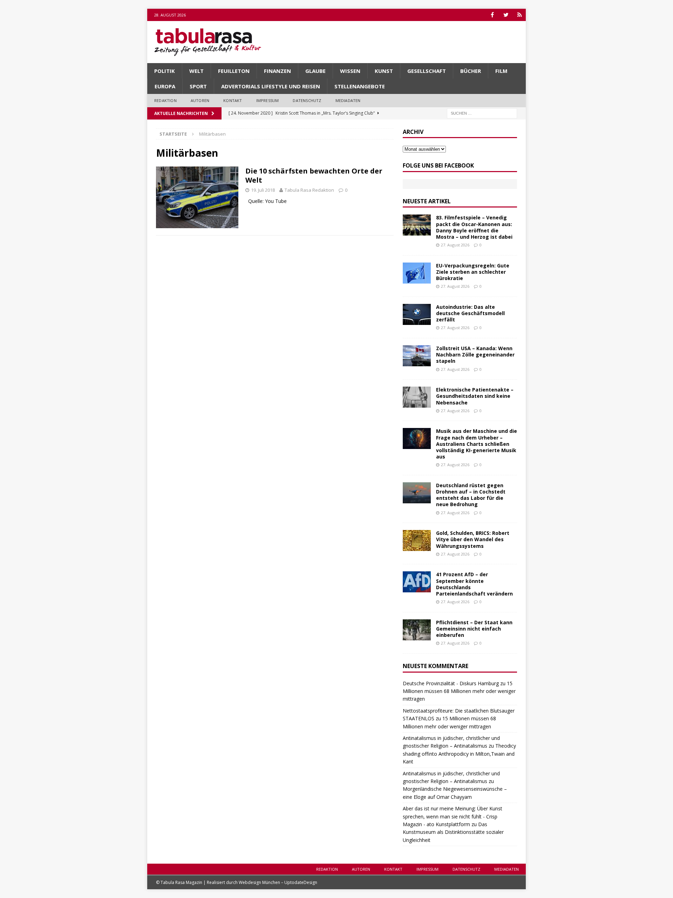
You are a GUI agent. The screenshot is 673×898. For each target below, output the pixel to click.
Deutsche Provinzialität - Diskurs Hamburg (451, 683)
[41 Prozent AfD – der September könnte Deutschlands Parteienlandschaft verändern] (417, 581)
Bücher (470, 70)
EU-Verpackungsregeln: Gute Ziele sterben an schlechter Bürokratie (472, 271)
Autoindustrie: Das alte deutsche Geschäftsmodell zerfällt (470, 313)
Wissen (350, 70)
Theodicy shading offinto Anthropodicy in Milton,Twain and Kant (459, 753)
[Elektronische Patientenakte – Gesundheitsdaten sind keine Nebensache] (417, 397)
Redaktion (165, 100)
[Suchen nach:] (482, 112)
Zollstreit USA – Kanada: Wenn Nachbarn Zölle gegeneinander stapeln (475, 354)
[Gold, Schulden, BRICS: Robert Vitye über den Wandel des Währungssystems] (417, 540)
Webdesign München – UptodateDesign (278, 882)
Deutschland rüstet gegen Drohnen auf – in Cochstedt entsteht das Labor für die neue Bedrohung (470, 495)
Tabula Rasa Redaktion (309, 190)
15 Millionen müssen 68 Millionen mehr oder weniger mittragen (459, 691)
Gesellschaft (426, 70)
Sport (198, 86)
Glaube (315, 70)
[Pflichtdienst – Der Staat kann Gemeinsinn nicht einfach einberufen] (417, 629)
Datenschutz (307, 100)
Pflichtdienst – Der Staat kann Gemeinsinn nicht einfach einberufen (474, 628)
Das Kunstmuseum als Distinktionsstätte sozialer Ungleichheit (453, 832)
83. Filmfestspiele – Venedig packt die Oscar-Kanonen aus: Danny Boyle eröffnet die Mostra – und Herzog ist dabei (474, 227)
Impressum (267, 100)
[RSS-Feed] (520, 15)
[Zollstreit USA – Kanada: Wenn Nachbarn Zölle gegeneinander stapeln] (417, 355)
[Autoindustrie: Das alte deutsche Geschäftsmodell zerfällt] (417, 314)
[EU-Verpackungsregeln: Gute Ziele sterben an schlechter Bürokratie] (417, 273)
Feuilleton (234, 70)
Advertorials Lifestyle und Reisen (270, 86)
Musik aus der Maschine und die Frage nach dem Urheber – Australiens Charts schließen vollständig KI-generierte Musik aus (476, 444)
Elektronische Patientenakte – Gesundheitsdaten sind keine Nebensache (475, 396)
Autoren (200, 100)
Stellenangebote (359, 86)
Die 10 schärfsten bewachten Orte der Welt (313, 175)
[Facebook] (492, 15)
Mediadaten (348, 100)
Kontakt (232, 100)
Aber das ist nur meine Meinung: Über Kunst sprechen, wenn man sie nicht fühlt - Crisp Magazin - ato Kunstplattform (452, 816)
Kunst (384, 70)
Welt (196, 70)
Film (501, 70)
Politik (164, 70)
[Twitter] (506, 15)
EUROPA (165, 86)
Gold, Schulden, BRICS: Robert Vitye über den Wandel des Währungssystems (472, 539)
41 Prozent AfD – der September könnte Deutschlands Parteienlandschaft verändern (474, 584)
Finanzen (277, 70)
